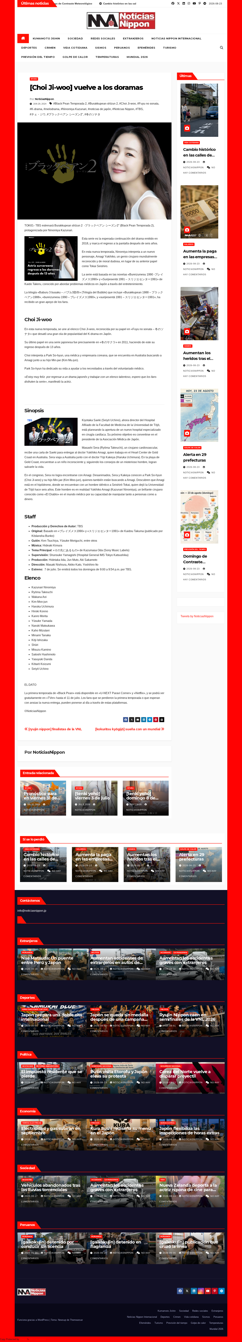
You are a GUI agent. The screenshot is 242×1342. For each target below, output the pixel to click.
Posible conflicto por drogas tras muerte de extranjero (119, 960)
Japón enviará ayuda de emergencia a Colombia (45, 1074)
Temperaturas (107, 57)
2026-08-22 (31, 1196)
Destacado (96, 1066)
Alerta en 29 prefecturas (191, 857)
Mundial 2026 (137, 57)
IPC (92, 1123)
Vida (93, 1180)
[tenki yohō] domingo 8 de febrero (140, 798)
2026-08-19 (100, 1196)
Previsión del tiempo (38, 57)
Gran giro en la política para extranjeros (118, 1074)
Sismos (100, 47)
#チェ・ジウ (38, 114)
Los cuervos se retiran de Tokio (116, 1187)
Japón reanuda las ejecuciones (40, 1187)
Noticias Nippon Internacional (176, 38)
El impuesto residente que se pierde (189, 1074)
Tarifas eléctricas (169, 1123)
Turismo (169, 47)
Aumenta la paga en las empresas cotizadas (199, 257)
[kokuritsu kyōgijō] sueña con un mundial (128, 729)
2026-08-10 (100, 1253)
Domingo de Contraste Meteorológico (197, 562)
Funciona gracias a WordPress (33, 1320)
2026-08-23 (193, 162)
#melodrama (51, 109)
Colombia (27, 1066)
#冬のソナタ (92, 114)
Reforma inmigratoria (116, 1066)
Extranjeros (133, 38)
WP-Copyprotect (37, 1339)
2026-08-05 (169, 1026)
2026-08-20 (31, 969)
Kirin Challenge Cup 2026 (172, 1009)
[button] (221, 48)
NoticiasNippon (44, 99)
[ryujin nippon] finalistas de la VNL (55, 729)
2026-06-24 (169, 1253)
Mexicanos (27, 953)
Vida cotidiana (75, 47)
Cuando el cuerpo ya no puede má (45, 1017)
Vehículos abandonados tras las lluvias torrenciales (188, 1187)
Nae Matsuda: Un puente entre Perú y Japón (185, 960)
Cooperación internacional (49, 1066)
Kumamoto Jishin (46, 38)
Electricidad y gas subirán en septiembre (188, 1130)
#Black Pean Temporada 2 (70, 103)
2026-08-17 (31, 1082)
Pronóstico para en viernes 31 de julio (40, 798)
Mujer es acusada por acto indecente (117, 1244)
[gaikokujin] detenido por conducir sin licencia (185, 1244)
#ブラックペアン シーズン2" (65, 114)
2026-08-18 (100, 969)
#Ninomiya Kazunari (73, 109)
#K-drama (36, 109)
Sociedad (75, 38)
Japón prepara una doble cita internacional (189, 1017)
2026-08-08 (31, 1026)
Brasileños (97, 953)
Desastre (165, 1180)
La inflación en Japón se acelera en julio (115, 1130)
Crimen (50, 47)
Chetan (23, 1339)
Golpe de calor (75, 57)
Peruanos (122, 47)
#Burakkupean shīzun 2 (103, 103)
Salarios (188, 244)
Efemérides (146, 47)
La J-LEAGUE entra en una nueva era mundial (117, 1017)
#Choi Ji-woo (127, 103)
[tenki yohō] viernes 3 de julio (92, 796)
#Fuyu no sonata (147, 103)
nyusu (34, 79)
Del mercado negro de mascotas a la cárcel (44, 960)
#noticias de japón (99, 109)
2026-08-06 (100, 1026)
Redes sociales (103, 38)
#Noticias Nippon (123, 109)
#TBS (139, 109)
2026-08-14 (100, 1082)
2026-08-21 (100, 1139)
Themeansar (76, 1320)
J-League (95, 1009)
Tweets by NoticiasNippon (197, 616)
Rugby (44, 1009)
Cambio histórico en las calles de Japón (199, 155)
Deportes (29, 47)
